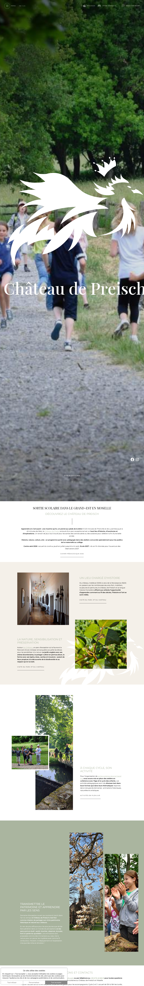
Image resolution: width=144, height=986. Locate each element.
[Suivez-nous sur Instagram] (137, 944)
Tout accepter (56, 982)
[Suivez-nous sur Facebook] (132, 944)
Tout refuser (12, 982)
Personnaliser (34, 982)
